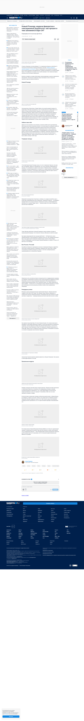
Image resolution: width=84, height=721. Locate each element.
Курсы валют (47, 15)
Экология (66, 514)
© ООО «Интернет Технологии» (25, 565)
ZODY (52, 15)
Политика (53, 512)
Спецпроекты (66, 517)
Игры (61, 15)
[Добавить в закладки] (55, 39)
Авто (24, 508)
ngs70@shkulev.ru (19, 556)
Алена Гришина (28, 461)
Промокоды (56, 15)
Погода (21, 15)
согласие (6, 713)
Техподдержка (9, 515)
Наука (39, 517)
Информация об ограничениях (48, 550)
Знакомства (16, 15)
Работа (52, 515)
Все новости (13, 25)
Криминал (40, 510)
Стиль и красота (67, 510)
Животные (25, 519)
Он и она (53, 508)
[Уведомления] (74, 18)
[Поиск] (71, 18)
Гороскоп (42, 15)
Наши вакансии (10, 514)
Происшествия (54, 514)
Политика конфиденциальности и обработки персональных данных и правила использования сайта (59, 555)
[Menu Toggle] (7, 18)
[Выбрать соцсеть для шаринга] (58, 39)
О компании (9, 512)
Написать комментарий (30, 39)
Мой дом (40, 515)
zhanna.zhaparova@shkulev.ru (11, 561)
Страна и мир (66, 512)
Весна (24, 512)
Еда (24, 517)
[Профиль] (76, 18)
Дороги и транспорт (27, 515)
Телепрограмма (31, 15)
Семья (52, 521)
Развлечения (53, 517)
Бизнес (24, 510)
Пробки (42, 17)
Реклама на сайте (10, 508)
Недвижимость (10, 15)
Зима (39, 508)
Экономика (66, 515)
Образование (40, 521)
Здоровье (25, 521)
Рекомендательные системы (47, 553)
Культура (40, 512)
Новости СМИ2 (25, 495)
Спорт (65, 508)
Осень (52, 510)
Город (24, 514)
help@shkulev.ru (14, 558)
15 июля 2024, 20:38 (25, 36)
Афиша (37, 15)
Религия (52, 519)
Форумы (25, 15)
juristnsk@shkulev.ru (32, 557)
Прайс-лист (9, 510)
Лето (39, 514)
